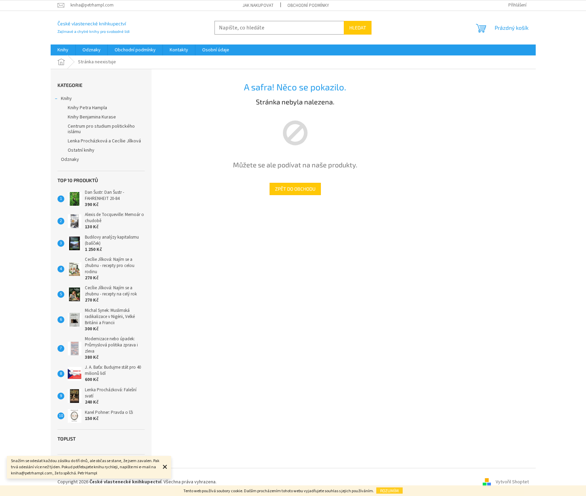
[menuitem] (63, 49)
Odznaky (70, 159)
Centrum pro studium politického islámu (101, 129)
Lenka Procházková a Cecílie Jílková (104, 141)
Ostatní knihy (81, 150)
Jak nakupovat (258, 5)
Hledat (357, 27)
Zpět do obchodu (295, 189)
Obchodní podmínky (308, 5)
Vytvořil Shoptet (512, 482)
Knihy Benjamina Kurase (92, 117)
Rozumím (389, 490)
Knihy (66, 98)
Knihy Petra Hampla (87, 107)
